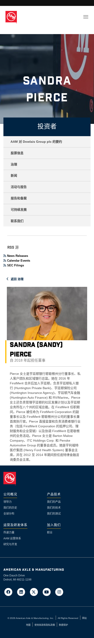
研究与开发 (10, 544)
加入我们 (54, 525)
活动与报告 (19, 187)
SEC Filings (15, 265)
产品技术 (54, 494)
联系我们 (17, 221)
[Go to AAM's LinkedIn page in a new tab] (22, 592)
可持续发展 (19, 209)
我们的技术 (54, 507)
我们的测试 (54, 513)
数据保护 (63, 625)
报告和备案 (19, 198)
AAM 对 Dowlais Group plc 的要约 (36, 141)
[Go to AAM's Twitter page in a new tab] (35, 592)
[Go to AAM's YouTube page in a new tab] (48, 592)
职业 (49, 532)
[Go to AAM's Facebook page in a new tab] (9, 592)
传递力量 (8, 532)
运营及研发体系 (15, 525)
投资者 (47, 127)
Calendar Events (18, 260)
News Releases (17, 256)
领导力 (7, 501)
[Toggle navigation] (86, 17)
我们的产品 (54, 501)
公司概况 (10, 494)
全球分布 (8, 513)
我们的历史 (10, 507)
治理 (14, 164)
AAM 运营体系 (12, 538)
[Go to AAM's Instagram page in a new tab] (59, 592)
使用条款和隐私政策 (44, 625)
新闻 (14, 175)
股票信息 (17, 153)
